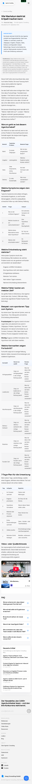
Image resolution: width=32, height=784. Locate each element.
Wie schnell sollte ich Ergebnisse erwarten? (14, 610)
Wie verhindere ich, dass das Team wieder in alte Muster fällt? (14, 630)
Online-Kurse (4, 726)
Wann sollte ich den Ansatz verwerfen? (12, 638)
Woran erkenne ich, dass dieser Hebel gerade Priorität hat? (13, 603)
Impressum (4, 758)
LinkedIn (6, 765)
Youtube (6, 768)
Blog (2, 738)
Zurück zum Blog (7, 11)
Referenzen (4, 721)
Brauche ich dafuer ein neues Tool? (13, 618)
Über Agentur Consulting (8, 745)
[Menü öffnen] (28, 3)
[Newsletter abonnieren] (29, 711)
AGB (2, 755)
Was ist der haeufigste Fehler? (13, 624)
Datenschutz (4, 752)
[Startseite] (8, 3)
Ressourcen (4, 729)
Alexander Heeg (8, 22)
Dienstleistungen (5, 723)
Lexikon (3, 736)
